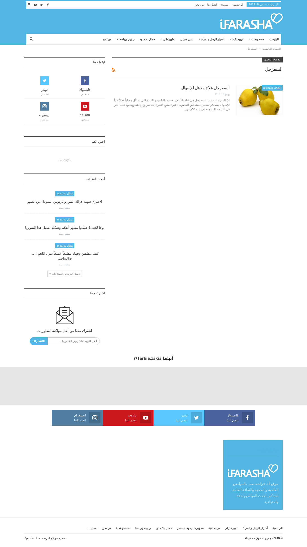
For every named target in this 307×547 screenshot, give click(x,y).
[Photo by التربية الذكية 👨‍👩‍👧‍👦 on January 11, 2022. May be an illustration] (288, 386)
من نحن (199, 4)
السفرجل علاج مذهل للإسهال (205, 87)
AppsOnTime (32, 538)
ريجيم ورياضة (127, 39)
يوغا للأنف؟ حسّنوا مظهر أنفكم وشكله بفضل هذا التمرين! (65, 228)
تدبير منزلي (186, 39)
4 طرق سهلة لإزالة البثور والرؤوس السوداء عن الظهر (64, 202)
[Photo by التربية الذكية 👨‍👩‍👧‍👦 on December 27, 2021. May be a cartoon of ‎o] (57, 386)
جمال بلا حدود (147, 39)
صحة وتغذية (257, 39)
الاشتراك (39, 341)
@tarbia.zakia (148, 358)
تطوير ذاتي (169, 39)
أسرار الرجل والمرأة (212, 39)
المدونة (224, 4)
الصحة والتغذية (272, 87)
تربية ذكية (237, 39)
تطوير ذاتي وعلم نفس (190, 528)
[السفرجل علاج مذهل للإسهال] (259, 100)
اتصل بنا (212, 4)
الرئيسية (238, 4)
